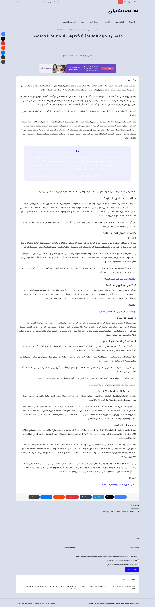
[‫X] (3, 39)
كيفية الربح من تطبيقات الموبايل (36, 586)
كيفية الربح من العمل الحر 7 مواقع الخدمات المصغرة (62, 587)
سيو (83, 22)
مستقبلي (108, 603)
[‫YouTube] (36, 22)
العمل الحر (94, 22)
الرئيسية (56, 2)
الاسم (137, 538)
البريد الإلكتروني (134, 547)
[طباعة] (3, 62)
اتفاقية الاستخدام (41, 2)
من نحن (50, 2)
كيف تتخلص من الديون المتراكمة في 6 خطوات (117, 311)
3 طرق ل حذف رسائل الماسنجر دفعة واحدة (124, 587)
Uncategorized (88, 30)
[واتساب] (23, 22)
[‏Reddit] (3, 48)
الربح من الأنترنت (69, 22)
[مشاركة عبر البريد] (3, 57)
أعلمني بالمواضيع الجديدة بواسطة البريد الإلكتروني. (122, 565)
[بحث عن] (17, 22)
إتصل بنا (19, 2)
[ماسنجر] (3, 52)
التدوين (107, 22)
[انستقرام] (33, 22)
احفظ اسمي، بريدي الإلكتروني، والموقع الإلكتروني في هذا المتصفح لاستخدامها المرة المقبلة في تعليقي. (106, 556)
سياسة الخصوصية (29, 2)
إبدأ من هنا (119, 22)
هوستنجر (91, 603)
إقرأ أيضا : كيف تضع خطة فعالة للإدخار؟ (120, 279)
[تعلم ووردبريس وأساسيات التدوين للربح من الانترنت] (123, 11)
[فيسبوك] (39, 22)
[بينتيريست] (3, 43)
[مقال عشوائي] (20, 22)
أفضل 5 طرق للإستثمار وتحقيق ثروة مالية (119, 484)
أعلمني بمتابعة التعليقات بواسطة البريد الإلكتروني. (122, 560)
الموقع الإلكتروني (69, 547)
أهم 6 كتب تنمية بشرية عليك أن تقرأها (94, 586)
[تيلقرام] (30, 22)
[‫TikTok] (26, 22)
